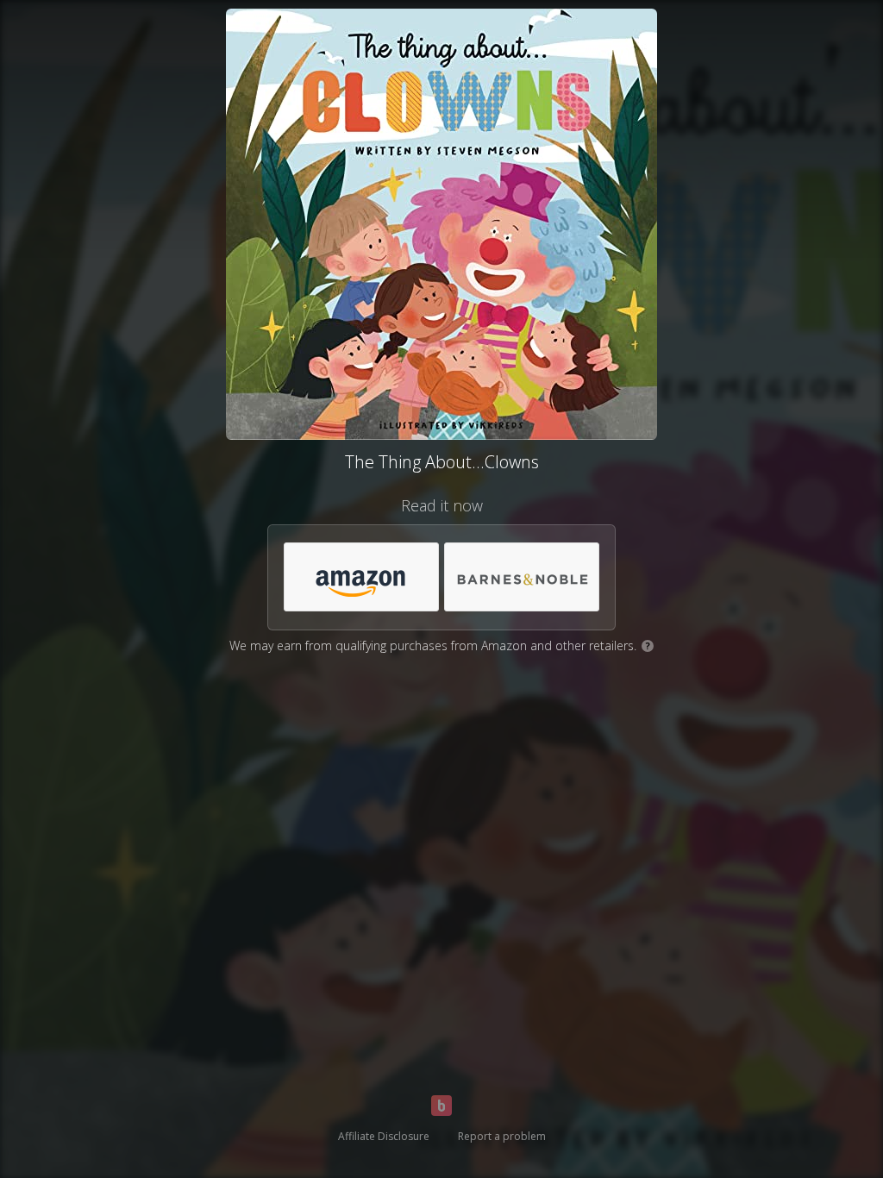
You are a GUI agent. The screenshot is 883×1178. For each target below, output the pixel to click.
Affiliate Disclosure (383, 1136)
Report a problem (502, 1136)
